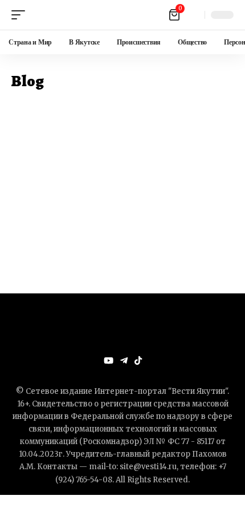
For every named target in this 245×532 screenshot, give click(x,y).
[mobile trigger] (21, 14)
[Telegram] (123, 360)
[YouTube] (108, 360)
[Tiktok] (138, 360)
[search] (193, 15)
